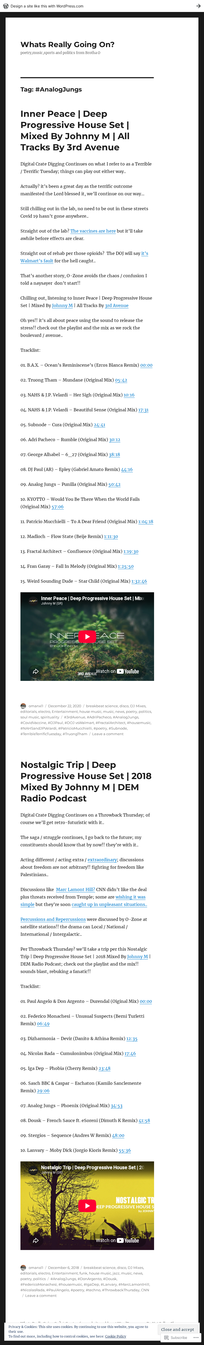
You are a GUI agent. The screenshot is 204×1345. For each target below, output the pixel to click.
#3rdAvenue (74, 717)
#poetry (100, 728)
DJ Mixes (138, 706)
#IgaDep (91, 1284)
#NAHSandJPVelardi (38, 728)
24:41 (99, 424)
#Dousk (110, 1279)
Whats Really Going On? (67, 44)
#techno (93, 1290)
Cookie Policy (115, 1336)
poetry (131, 711)
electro (44, 711)
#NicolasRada (32, 1290)
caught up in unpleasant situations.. (109, 904)
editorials (28, 711)
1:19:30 (131, 551)
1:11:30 (111, 536)
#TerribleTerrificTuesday (40, 734)
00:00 (146, 365)
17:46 (130, 1053)
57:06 (58, 506)
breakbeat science (102, 706)
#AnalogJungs (125, 717)
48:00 (118, 1135)
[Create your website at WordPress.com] (102, 6)
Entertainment (65, 711)
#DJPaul (55, 723)
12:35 (132, 1038)
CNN (145, 1290)
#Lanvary (109, 1284)
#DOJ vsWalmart (79, 723)
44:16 (127, 469)
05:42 (121, 380)
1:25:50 (126, 566)
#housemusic (139, 723)
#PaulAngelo (57, 1290)
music (108, 711)
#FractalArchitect (110, 723)
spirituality (50, 717)
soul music (29, 717)
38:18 (114, 454)
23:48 (104, 1068)
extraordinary (102, 859)
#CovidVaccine (33, 723)
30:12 (114, 439)
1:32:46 (139, 581)
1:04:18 (145, 521)
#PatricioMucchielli (75, 728)
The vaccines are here (93, 231)
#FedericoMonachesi (38, 1284)
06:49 (43, 1023)
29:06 (43, 1090)
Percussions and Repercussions (53, 919)
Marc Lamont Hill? (75, 889)
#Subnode (118, 728)
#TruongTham (75, 734)
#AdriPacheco (99, 717)
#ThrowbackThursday (120, 1290)
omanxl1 (36, 706)
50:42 (114, 484)
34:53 (116, 1105)
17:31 (143, 409)
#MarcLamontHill (133, 1284)
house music (90, 711)
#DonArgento (89, 1279)
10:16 (129, 395)
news (119, 711)
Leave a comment (108, 734)
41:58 (144, 1120)
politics (145, 711)
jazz (116, 1273)
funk (83, 1273)
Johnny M (62, 305)
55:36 (125, 1150)
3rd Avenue (117, 305)
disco (124, 706)
